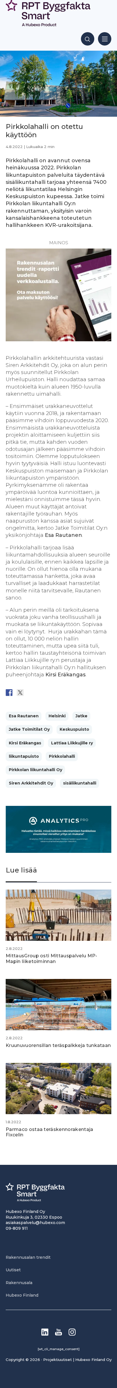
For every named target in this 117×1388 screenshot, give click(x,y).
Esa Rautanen (24, 715)
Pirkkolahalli (62, 756)
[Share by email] (64, 692)
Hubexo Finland (22, 1295)
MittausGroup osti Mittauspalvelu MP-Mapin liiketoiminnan (51, 958)
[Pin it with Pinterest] (42, 692)
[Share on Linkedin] (53, 692)
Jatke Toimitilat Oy (29, 729)
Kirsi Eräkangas (25, 743)
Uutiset (13, 1269)
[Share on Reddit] (31, 692)
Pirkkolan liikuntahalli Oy (35, 769)
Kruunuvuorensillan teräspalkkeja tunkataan (58, 1045)
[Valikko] (104, 39)
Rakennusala (19, 1282)
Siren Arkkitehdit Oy (31, 783)
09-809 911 (17, 1228)
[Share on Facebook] (9, 692)
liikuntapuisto (24, 756)
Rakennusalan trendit (28, 1257)
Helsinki (57, 715)
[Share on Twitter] (20, 692)
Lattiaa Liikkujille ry (72, 743)
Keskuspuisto (74, 729)
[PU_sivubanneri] (58, 339)
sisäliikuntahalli (79, 783)
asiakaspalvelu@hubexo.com (35, 1222)
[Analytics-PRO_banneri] (58, 851)
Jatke (81, 715)
